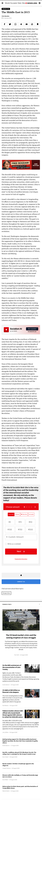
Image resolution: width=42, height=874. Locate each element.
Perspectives (6, 593)
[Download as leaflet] (32, 24)
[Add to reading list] (37, 24)
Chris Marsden (5, 16)
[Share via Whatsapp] (15, 24)
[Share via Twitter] (10, 24)
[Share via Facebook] (4, 24)
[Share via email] (26, 24)
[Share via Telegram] (21, 24)
